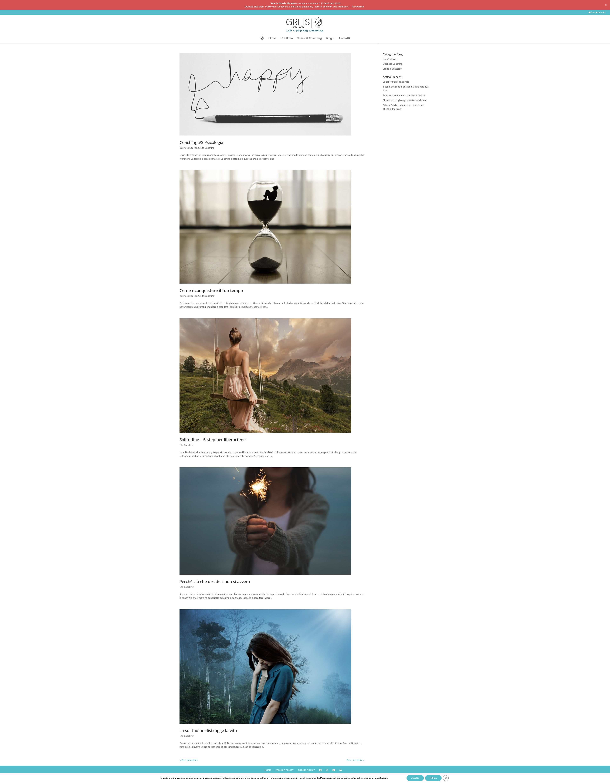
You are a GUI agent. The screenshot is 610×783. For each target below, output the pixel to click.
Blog (329, 38)
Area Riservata (597, 12)
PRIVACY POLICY (284, 770)
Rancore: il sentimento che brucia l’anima (404, 95)
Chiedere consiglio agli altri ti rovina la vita (405, 100)
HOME (267, 770)
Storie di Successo (392, 68)
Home (272, 38)
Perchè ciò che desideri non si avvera (215, 581)
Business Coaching (189, 147)
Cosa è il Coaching (309, 38)
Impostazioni (380, 778)
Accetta (415, 778)
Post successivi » (355, 760)
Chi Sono (287, 38)
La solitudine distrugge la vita (208, 730)
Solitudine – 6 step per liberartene (213, 439)
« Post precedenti (189, 760)
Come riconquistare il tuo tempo (211, 290)
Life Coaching (207, 147)
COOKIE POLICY (306, 770)
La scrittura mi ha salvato (396, 81)
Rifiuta (433, 778)
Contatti (344, 38)
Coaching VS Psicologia (202, 142)
